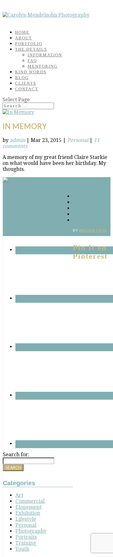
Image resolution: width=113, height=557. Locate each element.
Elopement (28, 507)
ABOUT (23, 38)
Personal (77, 140)
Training (25, 543)
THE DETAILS (31, 49)
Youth (22, 549)
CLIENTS (25, 83)
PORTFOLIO (28, 43)
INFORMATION (45, 55)
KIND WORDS (30, 72)
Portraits (26, 537)
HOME (22, 32)
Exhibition (27, 513)
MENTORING (42, 66)
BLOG (22, 77)
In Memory (25, 126)
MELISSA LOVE (93, 230)
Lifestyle (25, 519)
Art (19, 495)
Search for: (16, 455)
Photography (30, 531)
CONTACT (26, 89)
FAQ (32, 60)
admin (17, 140)
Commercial (30, 501)
